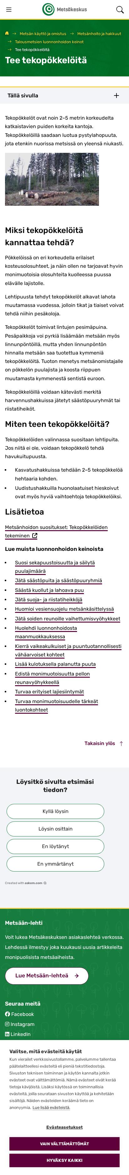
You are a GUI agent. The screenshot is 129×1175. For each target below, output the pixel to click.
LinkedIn (21, 1034)
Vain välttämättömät (64, 1143)
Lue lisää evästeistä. (51, 1107)
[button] (55, 811)
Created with (23, 883)
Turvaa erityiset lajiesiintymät (49, 692)
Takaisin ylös (100, 743)
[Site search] (120, 9)
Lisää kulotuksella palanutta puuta (55, 664)
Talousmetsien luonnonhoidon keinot (49, 41)
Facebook (22, 1014)
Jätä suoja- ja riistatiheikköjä (48, 600)
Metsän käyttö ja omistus (43, 33)
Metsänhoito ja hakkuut (99, 33)
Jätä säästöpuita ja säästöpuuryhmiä (58, 580)
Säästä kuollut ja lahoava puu (49, 590)
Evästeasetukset (64, 1127)
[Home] (7, 33)
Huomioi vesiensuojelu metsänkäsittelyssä (64, 609)
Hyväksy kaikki (65, 1160)
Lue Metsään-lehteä (52, 975)
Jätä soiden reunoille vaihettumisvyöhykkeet (67, 619)
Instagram (22, 1024)
